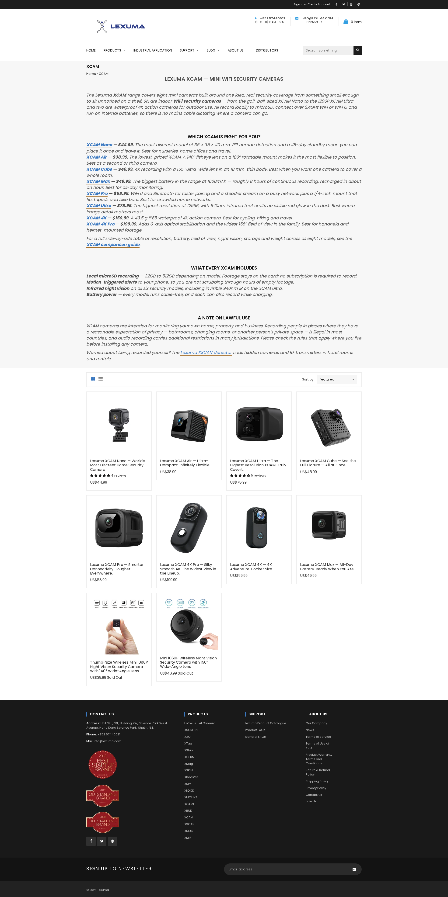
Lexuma (103, 890)
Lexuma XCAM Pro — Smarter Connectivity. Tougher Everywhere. (117, 569)
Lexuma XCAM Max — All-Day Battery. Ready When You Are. (327, 566)
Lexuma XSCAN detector (206, 352)
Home (91, 73)
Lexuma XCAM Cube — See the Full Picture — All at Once (328, 463)
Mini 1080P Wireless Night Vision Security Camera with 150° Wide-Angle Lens (188, 662)
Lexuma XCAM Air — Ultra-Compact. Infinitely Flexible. (185, 463)
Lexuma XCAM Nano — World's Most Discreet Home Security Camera (117, 465)
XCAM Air (96, 157)
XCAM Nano (99, 145)
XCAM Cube (99, 169)
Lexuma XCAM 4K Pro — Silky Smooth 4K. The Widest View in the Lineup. (188, 569)
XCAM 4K (96, 218)
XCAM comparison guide (113, 244)
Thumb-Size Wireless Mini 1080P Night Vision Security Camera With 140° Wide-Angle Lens (119, 667)
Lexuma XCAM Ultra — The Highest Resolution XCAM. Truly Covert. (258, 465)
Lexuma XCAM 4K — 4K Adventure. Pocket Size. (251, 566)
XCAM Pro (97, 193)
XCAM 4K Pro (100, 224)
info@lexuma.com (107, 741)
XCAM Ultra (98, 205)
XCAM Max (98, 181)
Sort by (308, 379)
